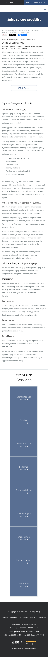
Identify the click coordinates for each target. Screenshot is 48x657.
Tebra (34, 648)
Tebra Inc (23, 612)
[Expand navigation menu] (45, 9)
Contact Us (42, 617)
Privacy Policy (35, 611)
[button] (24, 88)
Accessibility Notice (27, 617)
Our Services (12, 33)
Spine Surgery (24, 33)
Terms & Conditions (9, 617)
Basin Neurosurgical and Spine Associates (16, 30)
